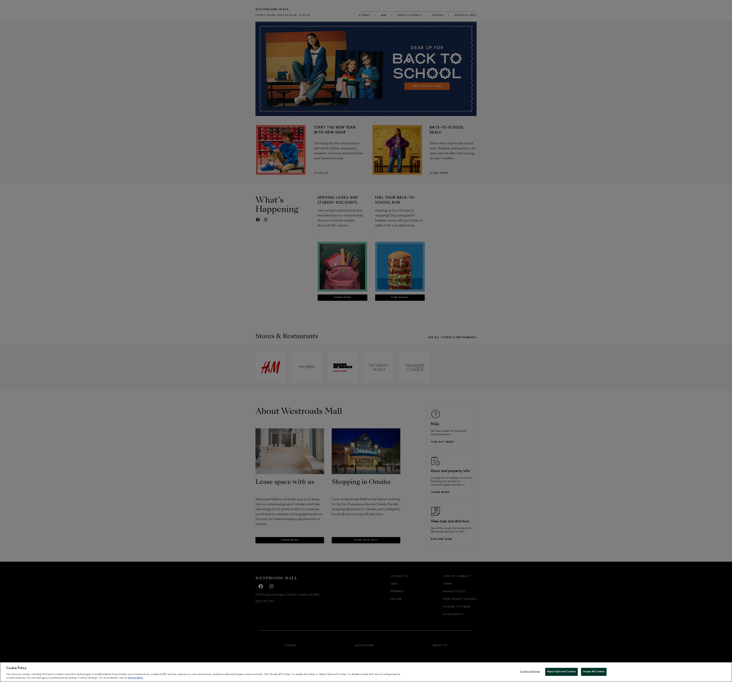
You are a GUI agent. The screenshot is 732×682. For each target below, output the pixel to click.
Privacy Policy (135, 678)
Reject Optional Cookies (561, 672)
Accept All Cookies (593, 672)
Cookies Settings (530, 672)
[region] (366, 672)
